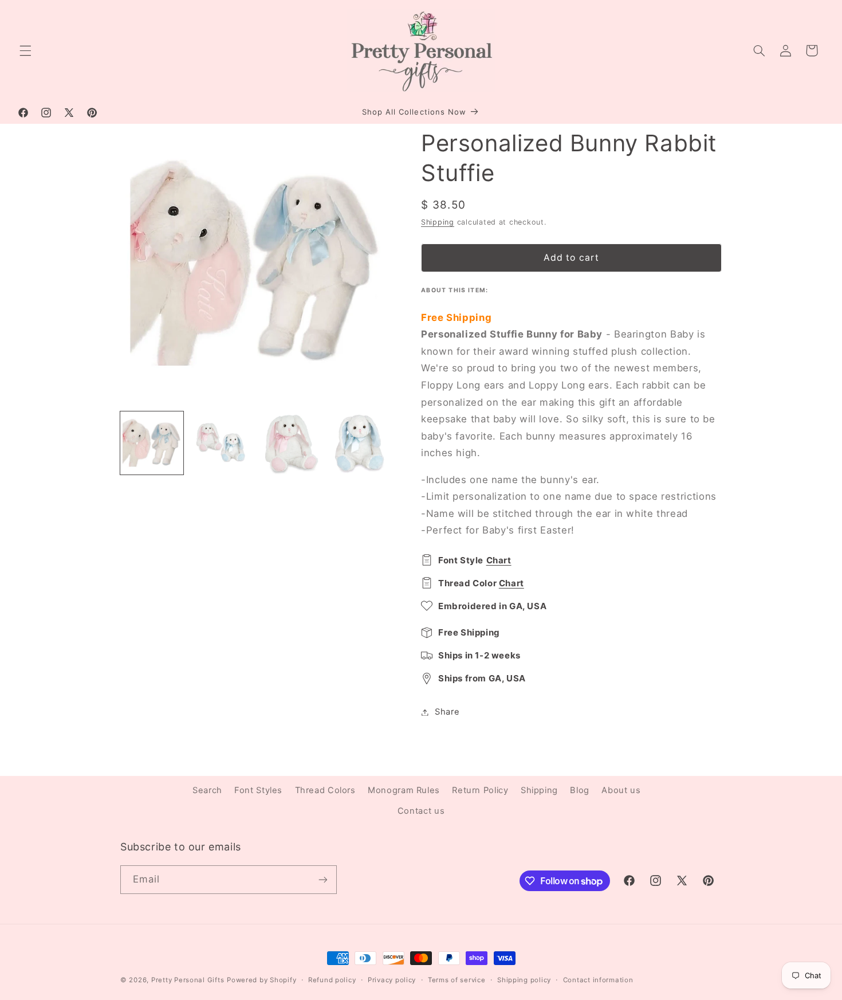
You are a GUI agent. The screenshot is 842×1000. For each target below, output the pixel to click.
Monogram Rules (404, 790)
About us (620, 790)
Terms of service (457, 980)
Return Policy (480, 790)
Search (207, 790)
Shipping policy (524, 980)
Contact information (598, 980)
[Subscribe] (323, 879)
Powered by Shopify (261, 980)
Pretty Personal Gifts (187, 980)
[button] (25, 50)
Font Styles (258, 790)
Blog (579, 790)
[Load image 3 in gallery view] (290, 442)
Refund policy (332, 980)
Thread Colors (325, 790)
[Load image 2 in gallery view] (221, 442)
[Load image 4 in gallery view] (359, 442)
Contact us (421, 811)
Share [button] (447, 712)
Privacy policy (392, 980)
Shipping (437, 222)
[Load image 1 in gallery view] (151, 442)
